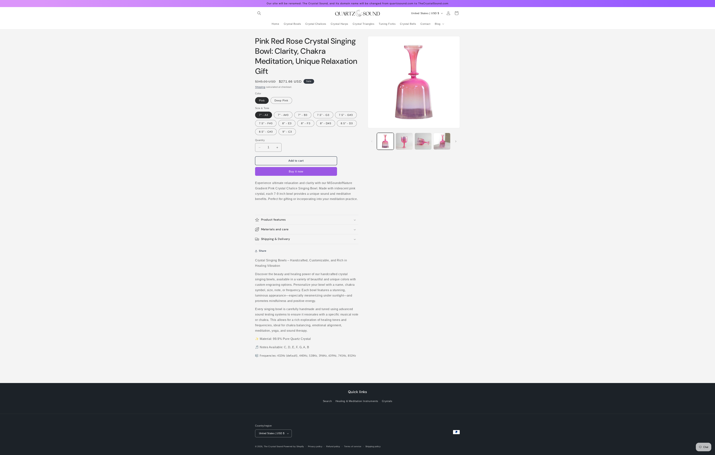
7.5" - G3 (323, 115)
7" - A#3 (283, 115)
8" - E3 (287, 123)
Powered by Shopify (294, 446)
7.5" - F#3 (266, 123)
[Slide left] (372, 141)
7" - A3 (263, 115)
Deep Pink (281, 100)
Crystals (387, 401)
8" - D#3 (325, 123)
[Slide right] (456, 141)
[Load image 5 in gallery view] (441, 141)
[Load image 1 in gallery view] (385, 141)
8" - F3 (305, 123)
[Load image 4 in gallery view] (423, 141)
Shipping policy (373, 446)
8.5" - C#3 (266, 131)
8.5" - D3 (347, 123)
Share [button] (262, 250)
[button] (259, 13)
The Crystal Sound (273, 446)
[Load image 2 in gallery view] (404, 141)
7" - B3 (302, 115)
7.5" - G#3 (346, 115)
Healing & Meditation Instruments (357, 401)
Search (327, 401)
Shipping (260, 87)
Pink (262, 100)
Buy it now (296, 171)
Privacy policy (315, 446)
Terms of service (352, 446)
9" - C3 (287, 131)
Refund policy (333, 446)
